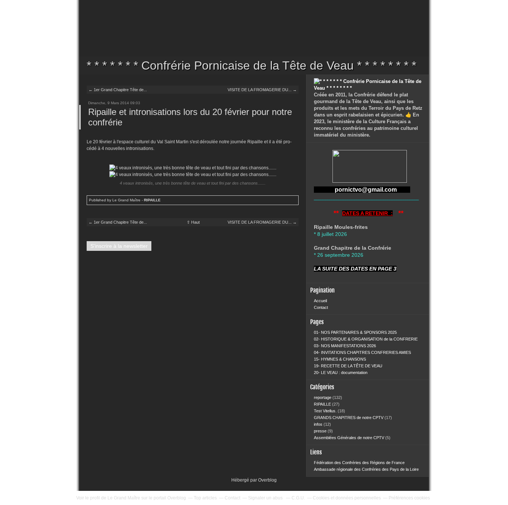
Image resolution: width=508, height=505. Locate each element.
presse (321, 431)
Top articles (205, 498)
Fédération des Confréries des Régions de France (359, 462)
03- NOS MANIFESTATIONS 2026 (345, 345)
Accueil (320, 300)
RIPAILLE (152, 200)
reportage (323, 397)
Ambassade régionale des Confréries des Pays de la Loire (366, 469)
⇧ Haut (193, 222)
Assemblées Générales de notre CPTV (349, 437)
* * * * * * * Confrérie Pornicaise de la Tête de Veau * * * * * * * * (254, 37)
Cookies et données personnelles (347, 498)
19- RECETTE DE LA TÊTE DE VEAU (348, 366)
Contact (321, 307)
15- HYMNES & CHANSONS (340, 359)
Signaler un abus (266, 498)
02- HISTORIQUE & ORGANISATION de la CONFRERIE (366, 339)
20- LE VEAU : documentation (340, 372)
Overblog (267, 480)
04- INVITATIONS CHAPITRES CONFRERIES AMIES (362, 352)
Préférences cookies (409, 498)
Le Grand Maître (123, 498)
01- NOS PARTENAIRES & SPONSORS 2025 (355, 332)
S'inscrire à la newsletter (119, 246)
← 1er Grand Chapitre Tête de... (118, 89)
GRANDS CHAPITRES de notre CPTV (349, 417)
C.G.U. (298, 498)
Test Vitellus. (326, 411)
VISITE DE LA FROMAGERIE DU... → (262, 89)
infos (319, 424)
